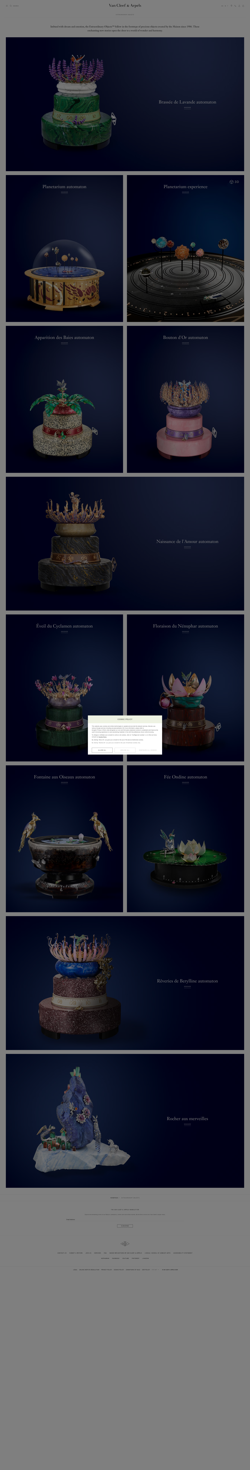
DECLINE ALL (125, 750)
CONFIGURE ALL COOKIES (148, 750)
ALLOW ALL (102, 750)
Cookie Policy (103, 737)
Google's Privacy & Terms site (100, 730)
